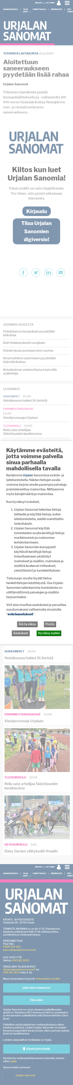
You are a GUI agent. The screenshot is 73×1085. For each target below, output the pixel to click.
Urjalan (28, 475)
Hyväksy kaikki (49, 633)
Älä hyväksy (27, 624)
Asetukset (20, 633)
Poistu (50, 624)
